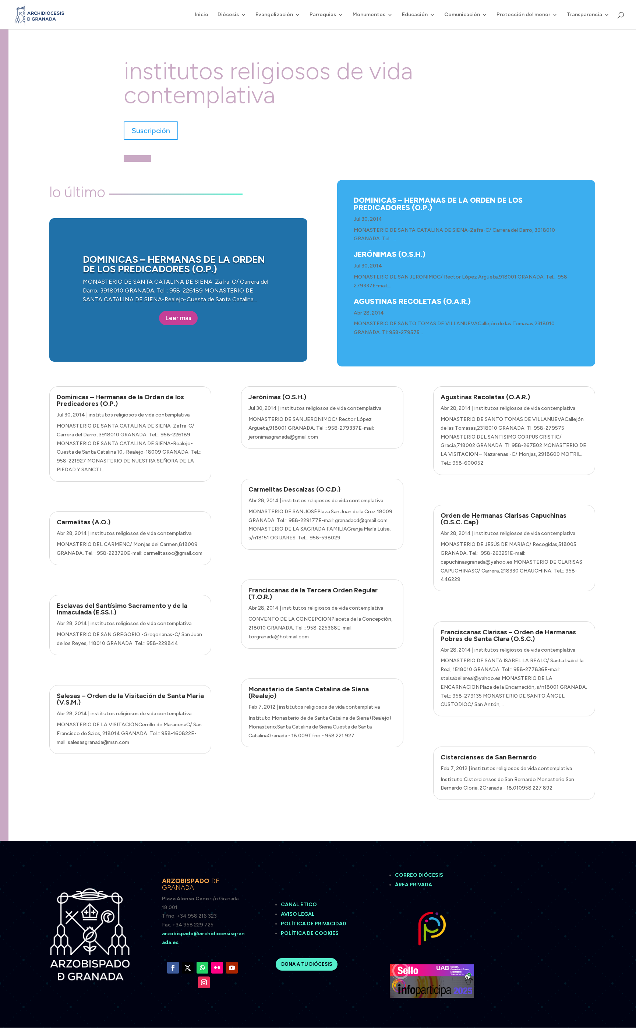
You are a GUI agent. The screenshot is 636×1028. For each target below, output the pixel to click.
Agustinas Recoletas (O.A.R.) (412, 301)
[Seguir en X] (188, 968)
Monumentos (369, 15)
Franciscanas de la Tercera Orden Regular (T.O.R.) (313, 593)
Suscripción (151, 130)
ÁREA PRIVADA (413, 885)
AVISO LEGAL (298, 914)
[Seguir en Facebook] (173, 968)
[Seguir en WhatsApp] (202, 968)
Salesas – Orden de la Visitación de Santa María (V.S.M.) (130, 699)
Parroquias (323, 15)
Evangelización (274, 15)
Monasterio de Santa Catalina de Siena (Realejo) (308, 692)
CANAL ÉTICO (299, 904)
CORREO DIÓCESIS (419, 875)
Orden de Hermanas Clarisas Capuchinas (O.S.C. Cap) (503, 518)
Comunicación (462, 15)
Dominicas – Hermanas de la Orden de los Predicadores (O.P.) (174, 264)
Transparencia (584, 15)
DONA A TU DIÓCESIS (306, 964)
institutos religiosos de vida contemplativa (139, 415)
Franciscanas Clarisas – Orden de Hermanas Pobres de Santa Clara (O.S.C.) (508, 635)
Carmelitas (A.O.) (83, 522)
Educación (415, 15)
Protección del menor (523, 15)
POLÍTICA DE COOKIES (310, 933)
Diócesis (228, 15)
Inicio (201, 15)
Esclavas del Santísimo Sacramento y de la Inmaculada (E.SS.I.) (122, 609)
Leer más (178, 318)
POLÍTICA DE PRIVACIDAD (313, 924)
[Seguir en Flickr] (217, 968)
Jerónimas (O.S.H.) (389, 254)
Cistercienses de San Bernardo (489, 757)
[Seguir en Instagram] (204, 982)
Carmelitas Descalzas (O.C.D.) (294, 489)
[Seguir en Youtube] (232, 968)
